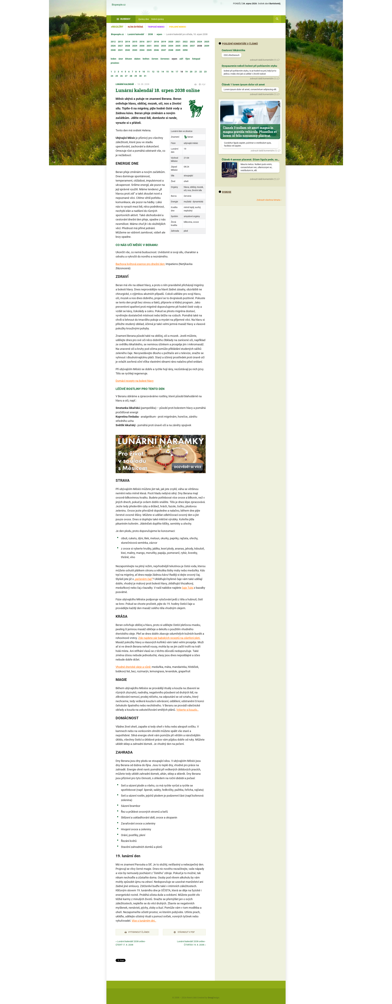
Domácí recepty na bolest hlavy (135, 380)
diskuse (226, 191)
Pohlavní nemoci (177, 27)
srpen (159, 34)
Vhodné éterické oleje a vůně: (133, 666)
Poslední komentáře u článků (240, 43)
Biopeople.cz (119, 5)
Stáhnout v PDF (186, 932)
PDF (203, 84)
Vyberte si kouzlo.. (187, 709)
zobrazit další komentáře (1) (263, 60)
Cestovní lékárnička (233, 50)
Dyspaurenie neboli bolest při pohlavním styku (249, 65)
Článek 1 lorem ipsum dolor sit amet (243, 84)
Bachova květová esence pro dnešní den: (140, 264)
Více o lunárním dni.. (144, 920)
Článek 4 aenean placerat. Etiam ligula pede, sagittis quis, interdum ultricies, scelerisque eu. (276, 159)
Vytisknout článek (138, 932)
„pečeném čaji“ (143, 579)
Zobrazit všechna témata (268, 200)
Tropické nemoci (156, 27)
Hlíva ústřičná (135, 27)
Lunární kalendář (136, 34)
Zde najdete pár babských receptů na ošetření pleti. (169, 638)
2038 (150, 34)
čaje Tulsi (187, 587)
